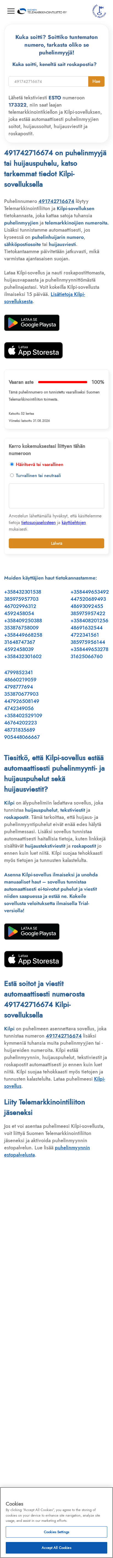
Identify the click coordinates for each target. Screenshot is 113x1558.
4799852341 (18, 672)
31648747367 (19, 642)
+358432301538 (22, 592)
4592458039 (19, 649)
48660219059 (20, 679)
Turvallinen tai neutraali (38, 475)
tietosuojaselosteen (38, 522)
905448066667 (22, 737)
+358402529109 (23, 715)
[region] (56, 1522)
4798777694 (18, 687)
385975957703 (21, 599)
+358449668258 (23, 635)
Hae (96, 81)
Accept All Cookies (56, 1547)
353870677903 (21, 694)
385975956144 (87, 642)
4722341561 (84, 635)
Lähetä (56, 543)
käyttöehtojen (74, 522)
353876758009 (21, 627)
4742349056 (19, 708)
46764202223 (20, 722)
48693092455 (86, 606)
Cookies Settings (56, 1532)
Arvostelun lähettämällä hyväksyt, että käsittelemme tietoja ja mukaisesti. (55, 522)
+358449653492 (89, 592)
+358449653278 (89, 649)
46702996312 (20, 606)
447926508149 (21, 701)
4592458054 (19, 613)
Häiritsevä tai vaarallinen (39, 464)
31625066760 (86, 656)
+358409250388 (23, 620)
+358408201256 (89, 620)
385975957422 (87, 613)
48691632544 (86, 627)
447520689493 (88, 599)
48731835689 (19, 730)
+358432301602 (23, 656)
